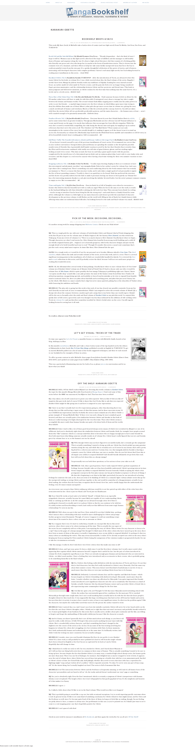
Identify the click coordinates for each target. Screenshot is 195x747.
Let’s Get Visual (71, 339)
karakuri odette (84, 207)
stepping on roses (136, 207)
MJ (90, 42)
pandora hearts (114, 207)
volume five (60, 300)
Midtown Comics (92, 224)
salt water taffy (125, 207)
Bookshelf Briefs (101, 205)
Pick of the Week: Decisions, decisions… (97, 218)
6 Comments (121, 42)
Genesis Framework (122, 741)
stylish (132, 118)
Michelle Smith (110, 42)
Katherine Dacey (97, 42)
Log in (98, 740)
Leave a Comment (105, 336)
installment (64, 346)
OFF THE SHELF (101, 723)
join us (103, 364)
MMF (107, 725)
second (54, 259)
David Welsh (85, 42)
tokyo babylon (112, 374)
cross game (86, 324)
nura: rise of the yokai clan (99, 207)
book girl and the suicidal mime (68, 207)
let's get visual (102, 374)
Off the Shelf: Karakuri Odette (97, 383)
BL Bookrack (89, 717)
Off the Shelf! (133, 717)
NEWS (101, 372)
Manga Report (97, 392)
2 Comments (112, 387)
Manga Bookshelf (97, 12)
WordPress (106, 741)
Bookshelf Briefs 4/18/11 (97, 39)
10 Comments (121, 222)
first (133, 257)
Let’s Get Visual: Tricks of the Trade (97, 333)
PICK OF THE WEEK (101, 322)
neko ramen (106, 324)
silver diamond (115, 324)
